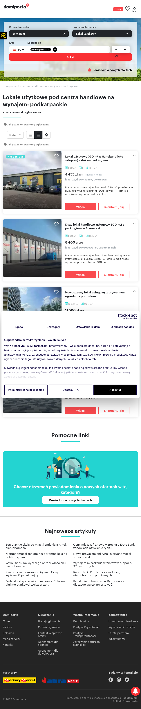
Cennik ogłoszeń (49, 627)
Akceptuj (115, 389)
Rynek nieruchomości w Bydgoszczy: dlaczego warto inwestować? (99, 582)
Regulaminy (81, 621)
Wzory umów (117, 639)
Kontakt (8, 644)
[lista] (38, 134)
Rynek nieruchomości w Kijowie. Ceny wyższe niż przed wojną (32, 573)
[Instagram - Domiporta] (119, 679)
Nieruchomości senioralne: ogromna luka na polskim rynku (36, 555)
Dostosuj (68, 389)
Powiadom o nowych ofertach (112, 70)
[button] (3, 35)
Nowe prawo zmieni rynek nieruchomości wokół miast (102, 555)
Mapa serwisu (12, 639)
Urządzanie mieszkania (123, 621)
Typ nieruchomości (84, 26)
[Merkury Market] (19, 680)
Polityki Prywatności (125, 701)
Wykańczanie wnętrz (122, 627)
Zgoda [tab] (19, 326)
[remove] (48, 49)
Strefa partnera (119, 633)
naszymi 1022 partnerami (31, 345)
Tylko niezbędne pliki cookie (26, 389)
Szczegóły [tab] (53, 326)
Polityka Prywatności (86, 627)
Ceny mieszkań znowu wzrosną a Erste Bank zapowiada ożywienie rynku (104, 546)
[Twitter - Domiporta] (127, 679)
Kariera (7, 627)
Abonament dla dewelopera (48, 651)
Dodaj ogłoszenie (118, 9)
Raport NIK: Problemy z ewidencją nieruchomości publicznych (96, 573)
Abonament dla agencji (48, 643)
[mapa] (46, 134)
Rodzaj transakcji (19, 26)
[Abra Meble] (60, 680)
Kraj (11, 42)
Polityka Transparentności (84, 634)
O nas (6, 621)
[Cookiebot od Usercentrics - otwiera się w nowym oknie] (121, 316)
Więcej (80, 207)
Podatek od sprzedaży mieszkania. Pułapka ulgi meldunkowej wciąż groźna (35, 582)
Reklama (8, 633)
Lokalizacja (34, 42)
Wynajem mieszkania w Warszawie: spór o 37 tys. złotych (102, 564)
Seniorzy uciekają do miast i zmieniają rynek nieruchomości (36, 546)
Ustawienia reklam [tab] (88, 326)
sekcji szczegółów (34, 372)
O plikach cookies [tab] (122, 326)
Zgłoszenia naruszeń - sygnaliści (87, 643)
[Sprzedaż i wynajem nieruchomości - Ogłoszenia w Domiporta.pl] (16, 6)
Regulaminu (129, 697)
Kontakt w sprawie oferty (50, 634)
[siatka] (30, 134)
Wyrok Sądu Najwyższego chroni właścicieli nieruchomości (36, 564)
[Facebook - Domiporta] (111, 679)
